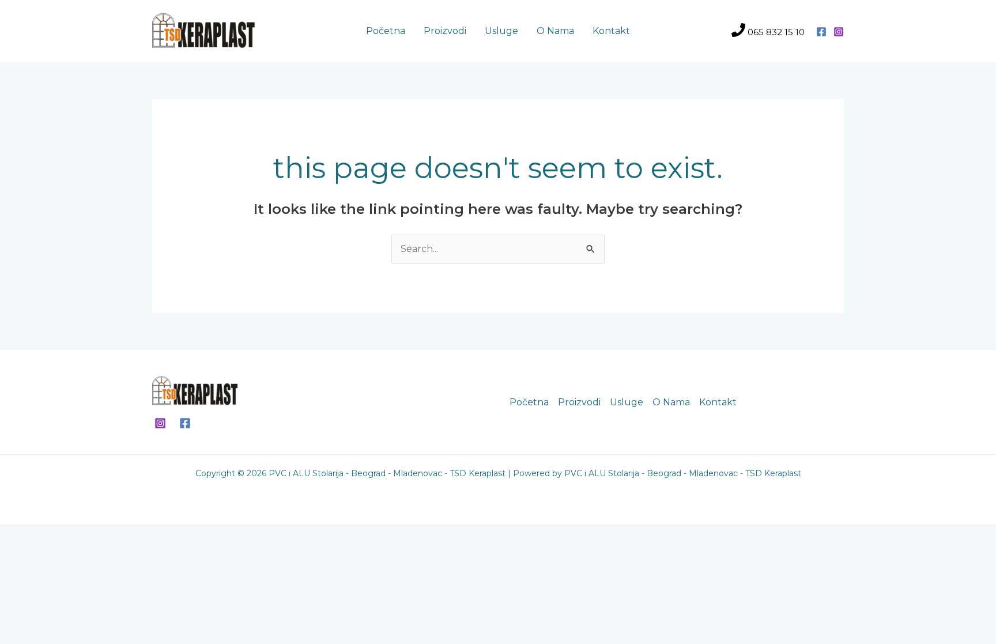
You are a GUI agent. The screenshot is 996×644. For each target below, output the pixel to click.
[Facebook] (821, 32)
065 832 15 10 (775, 32)
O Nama (555, 30)
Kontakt (611, 30)
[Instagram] (838, 32)
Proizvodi (445, 30)
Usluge (501, 30)
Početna (385, 30)
